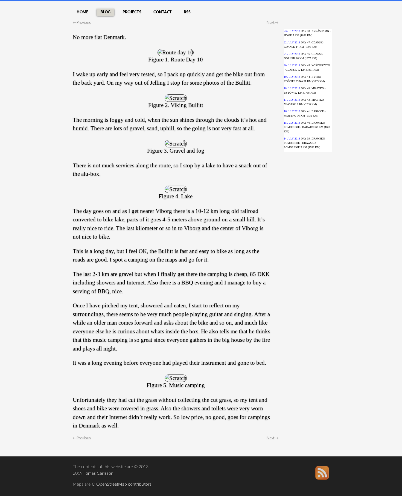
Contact (162, 12)
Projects (132, 12)
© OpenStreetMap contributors (122, 484)
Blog (105, 12)
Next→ (272, 23)
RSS (187, 12)
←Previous (82, 23)
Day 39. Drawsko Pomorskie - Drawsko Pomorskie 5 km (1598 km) (304, 143)
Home (82, 12)
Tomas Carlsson (98, 473)
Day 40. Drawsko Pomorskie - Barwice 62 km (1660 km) (307, 127)
